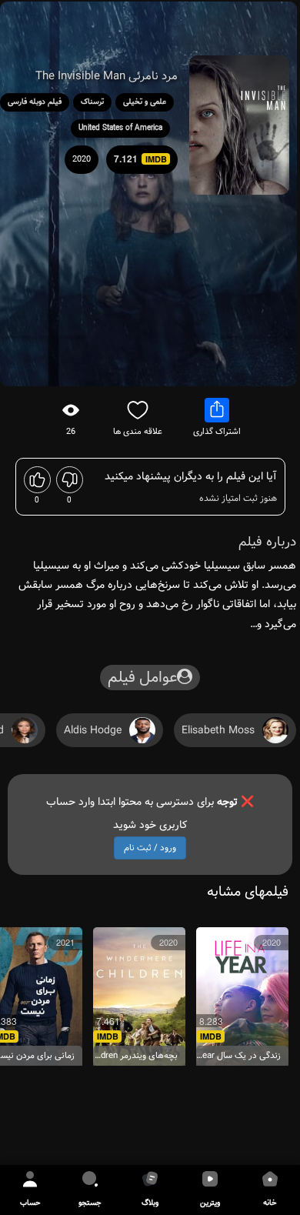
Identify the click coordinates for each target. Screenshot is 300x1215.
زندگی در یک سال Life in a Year (238, 1056)
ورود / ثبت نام (150, 848)
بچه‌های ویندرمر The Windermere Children (135, 1056)
